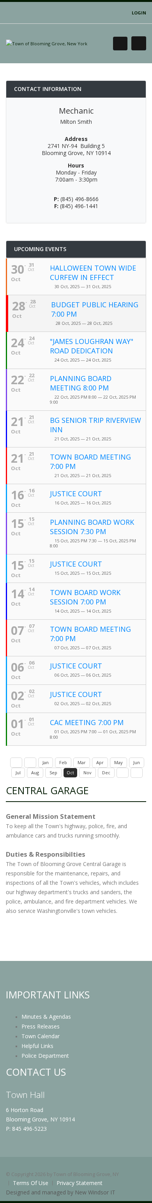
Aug (35, 772)
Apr (100, 762)
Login (139, 13)
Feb (63, 762)
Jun (136, 762)
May (118, 762)
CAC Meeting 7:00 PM (87, 722)
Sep (53, 772)
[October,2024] (16, 762)
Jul (18, 772)
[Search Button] (120, 43)
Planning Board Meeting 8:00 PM (80, 383)
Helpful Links (37, 1046)
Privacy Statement (80, 1183)
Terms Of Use (30, 1183)
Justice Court (76, 493)
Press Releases (40, 1026)
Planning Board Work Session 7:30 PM (92, 526)
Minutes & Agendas (46, 1016)
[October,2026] (137, 773)
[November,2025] (123, 773)
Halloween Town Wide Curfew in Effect (93, 272)
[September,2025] (30, 762)
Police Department (45, 1055)
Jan (45, 762)
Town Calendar (40, 1036)
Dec (106, 772)
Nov (87, 772)
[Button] (138, 43)
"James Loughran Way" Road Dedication (91, 346)
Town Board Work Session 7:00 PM (85, 597)
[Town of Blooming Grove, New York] (46, 43)
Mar (82, 762)
